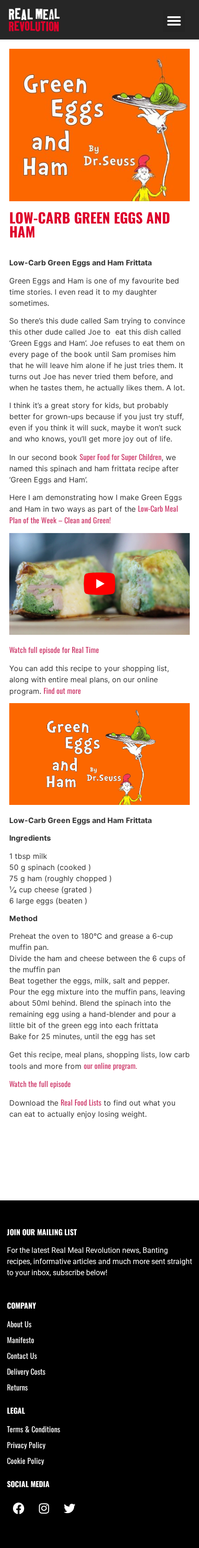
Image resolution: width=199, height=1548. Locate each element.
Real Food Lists (81, 1102)
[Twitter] (69, 1508)
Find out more (62, 690)
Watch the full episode (40, 1083)
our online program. (110, 1065)
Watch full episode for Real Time (54, 649)
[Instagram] (44, 1508)
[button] (174, 21)
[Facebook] (18, 1508)
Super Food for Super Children (121, 456)
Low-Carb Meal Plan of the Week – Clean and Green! (93, 514)
